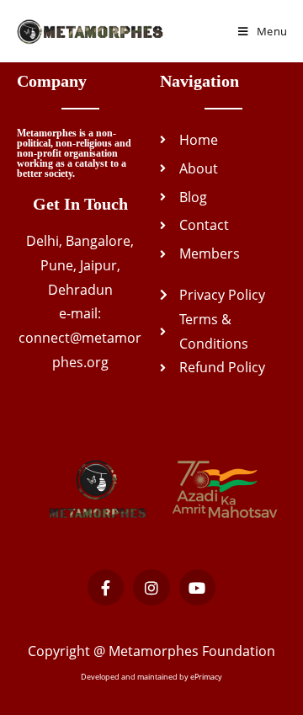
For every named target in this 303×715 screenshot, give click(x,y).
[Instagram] (151, 587)
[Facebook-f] (106, 587)
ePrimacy (206, 676)
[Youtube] (197, 587)
